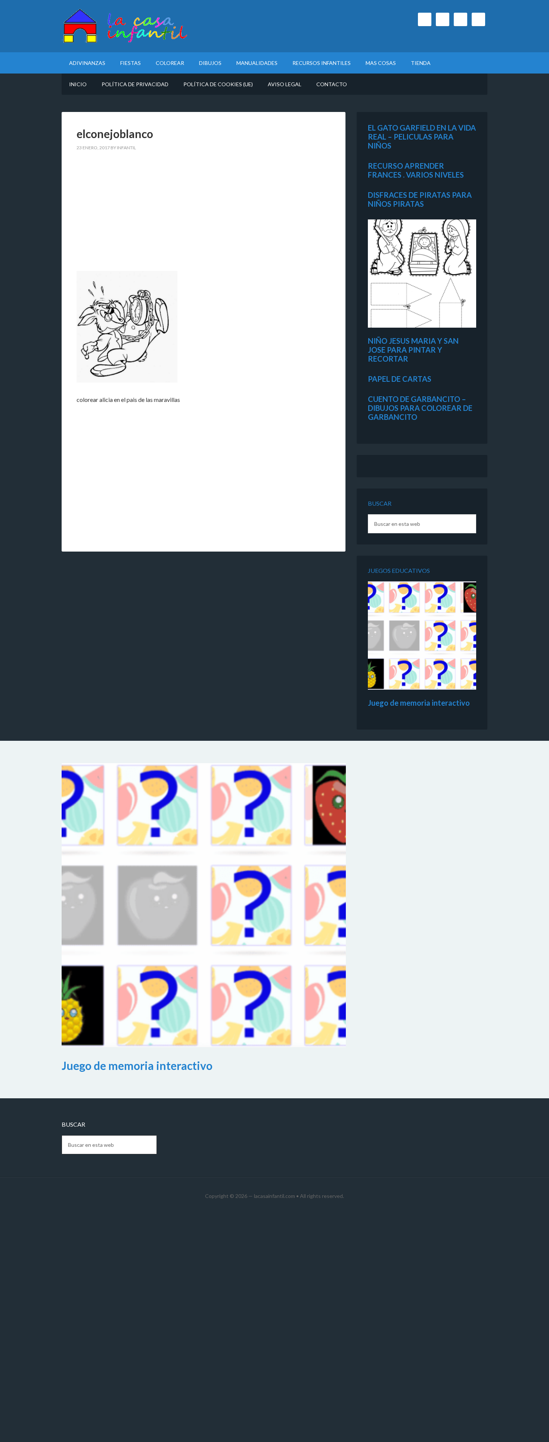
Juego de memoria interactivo (419, 702)
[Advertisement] (204, 215)
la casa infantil (125, 26)
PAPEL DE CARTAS (399, 378)
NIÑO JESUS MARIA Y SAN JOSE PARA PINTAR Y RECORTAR (413, 349)
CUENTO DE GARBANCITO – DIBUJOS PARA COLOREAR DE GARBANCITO (420, 407)
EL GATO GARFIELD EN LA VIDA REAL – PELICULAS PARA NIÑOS (422, 136)
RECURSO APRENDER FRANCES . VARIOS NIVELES (416, 170)
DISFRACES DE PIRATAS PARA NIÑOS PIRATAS (420, 199)
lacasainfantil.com (274, 1196)
